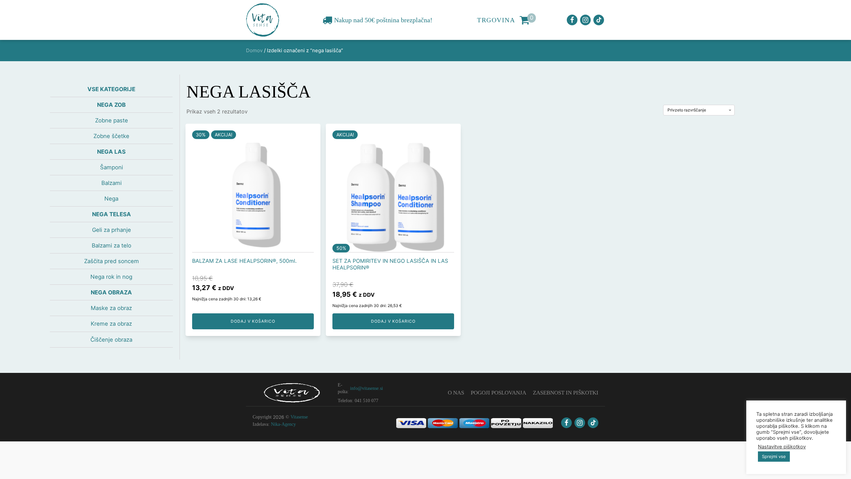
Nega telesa (111, 214)
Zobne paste (111, 120)
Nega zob (111, 104)
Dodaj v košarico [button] (253, 321)
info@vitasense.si (366, 388)
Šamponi (111, 167)
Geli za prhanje (111, 230)
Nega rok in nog (111, 276)
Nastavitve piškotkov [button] (782, 447)
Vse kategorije (111, 89)
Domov (254, 50)
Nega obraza (111, 292)
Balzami (111, 183)
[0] (524, 20)
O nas (456, 393)
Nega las (111, 151)
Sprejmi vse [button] (774, 456)
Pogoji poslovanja (498, 393)
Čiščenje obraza (111, 339)
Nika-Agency (283, 424)
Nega (111, 198)
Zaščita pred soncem (111, 261)
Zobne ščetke (111, 136)
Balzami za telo (111, 245)
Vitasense (299, 416)
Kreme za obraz (111, 323)
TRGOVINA (496, 20)
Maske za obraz (111, 308)
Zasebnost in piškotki (565, 393)
